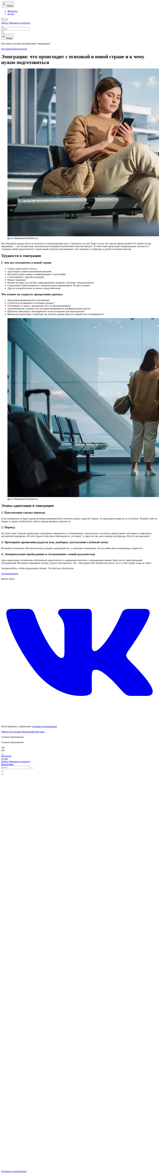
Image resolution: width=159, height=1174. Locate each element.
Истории (40, 731)
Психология (20, 49)
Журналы (12, 11)
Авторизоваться (9, 573)
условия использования (44, 726)
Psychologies (7, 49)
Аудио (10, 14)
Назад (9, 6)
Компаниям (28, 731)
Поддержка (16, 731)
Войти (4, 23)
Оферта (5, 731)
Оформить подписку (20, 23)
